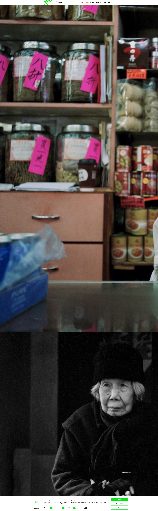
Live (81, 2)
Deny (119, 507)
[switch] (63, 508)
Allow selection (119, 503)
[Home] (48, 2)
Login (104, 2)
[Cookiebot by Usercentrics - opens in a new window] (36, 509)
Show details (92, 507)
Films (92, 2)
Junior (87, 2)
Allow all (119, 499)
